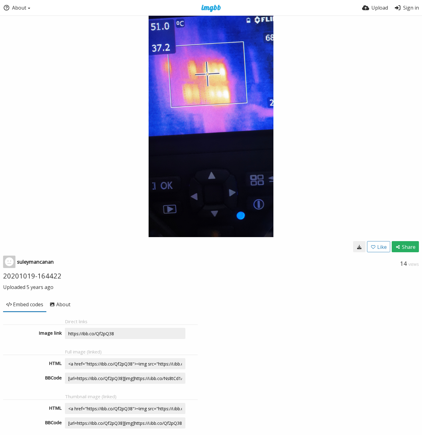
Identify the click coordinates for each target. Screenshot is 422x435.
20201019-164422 (32, 275)
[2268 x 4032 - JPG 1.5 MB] (359, 246)
